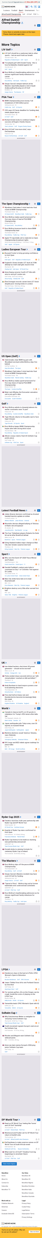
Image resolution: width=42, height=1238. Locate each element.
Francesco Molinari (10, 836)
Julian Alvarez (19, 520)
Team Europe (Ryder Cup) (12, 846)
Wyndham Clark (19, 214)
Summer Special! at (20, 2)
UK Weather (19, 703)
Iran (20, 673)
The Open (18, 368)
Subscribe (5, 1186)
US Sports (19, 107)
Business (6, 10)
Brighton (14, 595)
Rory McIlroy (8, 80)
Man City (16, 549)
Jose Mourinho (9, 530)
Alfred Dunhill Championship (11, 14)
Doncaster (8, 398)
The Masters (17, 92)
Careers (4, 1210)
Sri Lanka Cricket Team (11, 576)
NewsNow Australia (28, 1196)
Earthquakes (20, 730)
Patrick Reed (21, 836)
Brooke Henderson (10, 979)
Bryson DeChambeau (11, 136)
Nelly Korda (8, 1000)
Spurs (13, 539)
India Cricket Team (24, 576)
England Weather (10, 703)
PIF (23, 92)
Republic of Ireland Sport (12, 60)
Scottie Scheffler (17, 389)
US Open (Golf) (9, 214)
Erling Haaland (9, 549)
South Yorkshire (16, 398)
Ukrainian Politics (23, 739)
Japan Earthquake (10, 730)
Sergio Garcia (9, 92)
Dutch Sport (19, 564)
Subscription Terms (28, 1213)
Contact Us (5, 1182)
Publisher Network (7, 1203)
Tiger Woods (8, 423)
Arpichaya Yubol (9, 989)
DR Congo (12, 749)
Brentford (7, 539)
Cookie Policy (26, 1207)
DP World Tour (24, 269)
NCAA (14, 1000)
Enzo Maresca (9, 585)
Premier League (20, 539)
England (26, 703)
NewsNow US (26, 1179)
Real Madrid (18, 530)
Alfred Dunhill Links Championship (21, 1139)
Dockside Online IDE (8, 1213)
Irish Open (16, 80)
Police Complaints (10, 682)
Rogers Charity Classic (24, 126)
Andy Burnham (9, 692)
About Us (5, 1179)
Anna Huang (8, 278)
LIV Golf (29, 14)
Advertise (5, 1207)
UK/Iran (7, 673)
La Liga (25, 530)
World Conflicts (20, 749)
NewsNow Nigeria (27, 1182)
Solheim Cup (8, 442)
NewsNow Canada (28, 1193)
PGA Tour (23, 235)
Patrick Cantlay (19, 378)
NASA (14, 1008)
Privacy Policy (26, 1203)
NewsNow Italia (27, 1189)
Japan (27, 730)
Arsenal (26, 520)
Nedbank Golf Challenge (11, 1149)
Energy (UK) (13, 673)
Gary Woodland (9, 368)
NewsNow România (28, 1186)
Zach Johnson (9, 126)
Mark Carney (8, 720)
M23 (6, 749)
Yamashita (8, 1008)
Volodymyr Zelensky (11, 739)
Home (4, 1176)
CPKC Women (25, 979)
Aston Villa (8, 595)
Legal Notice (26, 1210)
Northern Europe (19, 827)
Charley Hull (8, 269)
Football (14, 10)
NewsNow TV (6, 1189)
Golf (24, 14)
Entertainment (30, 10)
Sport (21, 10)
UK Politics (18, 692)
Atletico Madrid (9, 520)
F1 (24, 564)
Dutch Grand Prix (9, 564)
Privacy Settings (27, 1217)
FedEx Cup (23, 80)
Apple (10, 244)
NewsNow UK (26, 1176)
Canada (15, 720)
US (20, 720)
